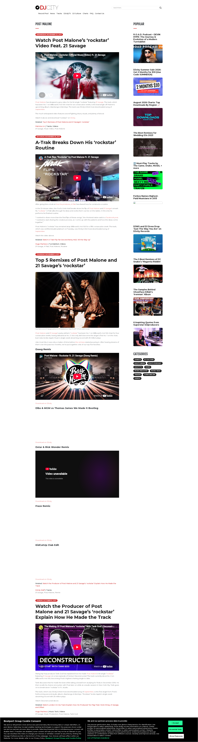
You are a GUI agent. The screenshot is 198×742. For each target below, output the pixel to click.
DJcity (72, 118)
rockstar (42, 211)
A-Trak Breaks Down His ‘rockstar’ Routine (75, 145)
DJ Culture (76, 13)
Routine (64, 246)
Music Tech (54, 712)
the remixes (80, 342)
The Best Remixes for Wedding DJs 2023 (145, 134)
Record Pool (43, 13)
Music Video (49, 129)
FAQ (91, 13)
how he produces (63, 204)
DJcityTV (67, 13)
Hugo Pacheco (41, 244)
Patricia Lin (40, 126)
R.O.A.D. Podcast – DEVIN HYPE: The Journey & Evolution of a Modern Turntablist (146, 38)
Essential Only (175, 729)
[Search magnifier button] (161, 7)
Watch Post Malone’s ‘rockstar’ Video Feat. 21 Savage (72, 42)
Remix (57, 592)
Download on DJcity (43, 403)
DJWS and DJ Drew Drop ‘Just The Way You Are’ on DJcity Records (147, 228)
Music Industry (141, 371)
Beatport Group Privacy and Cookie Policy (63, 738)
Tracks (59, 13)
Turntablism (54, 244)
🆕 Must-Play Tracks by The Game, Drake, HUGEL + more (147, 165)
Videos (55, 126)
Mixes (147, 367)
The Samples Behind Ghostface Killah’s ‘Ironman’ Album (144, 292)
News (52, 13)
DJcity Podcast (154, 363)
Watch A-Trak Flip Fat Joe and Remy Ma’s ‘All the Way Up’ (66, 240)
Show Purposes (176, 736)
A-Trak (73, 204)
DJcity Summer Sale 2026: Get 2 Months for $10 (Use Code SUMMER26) (147, 72)
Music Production (51, 714)
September (40, 109)
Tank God (74, 714)
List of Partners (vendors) (98, 738)
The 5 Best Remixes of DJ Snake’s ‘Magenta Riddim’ (147, 260)
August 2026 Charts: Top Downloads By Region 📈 (146, 103)
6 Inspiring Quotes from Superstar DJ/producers (146, 323)
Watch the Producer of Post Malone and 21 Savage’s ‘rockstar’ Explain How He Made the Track (74, 611)
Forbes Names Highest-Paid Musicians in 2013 (145, 197)
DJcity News (140, 363)
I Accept (175, 723)
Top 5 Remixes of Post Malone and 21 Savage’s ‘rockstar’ (66, 122)
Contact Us (99, 13)
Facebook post (112, 217)
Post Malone (40, 102)
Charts (85, 13)
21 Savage (99, 102)
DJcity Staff (40, 590)
